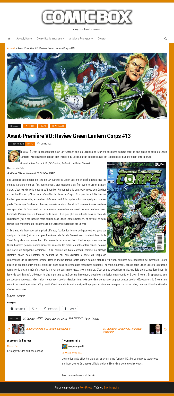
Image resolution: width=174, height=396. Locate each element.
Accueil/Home (24, 38)
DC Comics (28, 318)
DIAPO (43, 126)
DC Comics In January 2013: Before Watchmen (122, 330)
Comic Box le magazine (50, 38)
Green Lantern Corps (55, 318)
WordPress (86, 387)
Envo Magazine (111, 387)
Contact (102, 38)
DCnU (39, 318)
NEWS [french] (58, 126)
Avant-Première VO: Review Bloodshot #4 (48, 328)
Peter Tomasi (91, 318)
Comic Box (46, 143)
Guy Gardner (75, 318)
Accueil (11, 48)
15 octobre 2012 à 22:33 (72, 353)
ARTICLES (30, 126)
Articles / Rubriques (80, 38)
